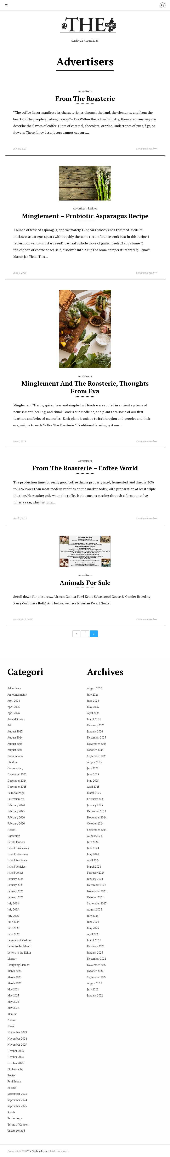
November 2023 (17, 1032)
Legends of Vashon (19, 940)
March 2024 (14, 971)
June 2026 (13, 934)
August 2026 (14, 750)
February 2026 (16, 817)
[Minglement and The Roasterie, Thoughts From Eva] (85, 367)
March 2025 (14, 977)
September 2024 (17, 1100)
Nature (11, 1020)
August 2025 (14, 744)
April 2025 (13, 707)
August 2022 (94, 983)
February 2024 (16, 805)
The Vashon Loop (37, 1151)
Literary (12, 958)
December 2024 (16, 780)
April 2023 (93, 934)
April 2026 (13, 713)
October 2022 (95, 971)
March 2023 (94, 940)
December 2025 (16, 786)
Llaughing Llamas (18, 965)
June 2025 (13, 928)
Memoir (12, 1014)
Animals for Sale (85, 582)
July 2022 (92, 989)
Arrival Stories (16, 719)
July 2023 (92, 916)
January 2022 (95, 995)
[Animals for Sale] (85, 566)
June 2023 (93, 922)
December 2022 (96, 958)
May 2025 (13, 995)
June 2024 (13, 922)
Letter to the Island (18, 946)
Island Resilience (17, 860)
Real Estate (14, 1081)
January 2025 (15, 885)
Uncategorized (16, 1130)
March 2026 (14, 983)
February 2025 (16, 811)
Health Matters (16, 842)
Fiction (11, 830)
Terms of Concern (18, 1124)
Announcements (17, 694)
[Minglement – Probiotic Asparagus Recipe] (85, 199)
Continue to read (145, 148)
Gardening (13, 836)
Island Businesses (18, 848)
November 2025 (17, 1044)
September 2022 (96, 977)
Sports (11, 1112)
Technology (14, 1118)
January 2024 (15, 879)
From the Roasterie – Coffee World (85, 468)
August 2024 (14, 737)
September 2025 (17, 1106)
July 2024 (13, 903)
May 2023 (93, 928)
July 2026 (13, 916)
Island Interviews (17, 854)
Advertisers (85, 91)
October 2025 (15, 1063)
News (10, 1026)
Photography (15, 1069)
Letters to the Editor (19, 952)
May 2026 (13, 1008)
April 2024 (13, 700)
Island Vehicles (16, 866)
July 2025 (13, 909)
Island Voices (15, 872)
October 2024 (15, 1057)
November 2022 (96, 965)
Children (12, 762)
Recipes (92, 208)
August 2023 (14, 731)
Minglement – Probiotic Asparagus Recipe (85, 216)
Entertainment (15, 799)
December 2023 (16, 774)
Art (9, 725)
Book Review (15, 756)
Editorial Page (15, 793)
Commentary (15, 768)
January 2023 (95, 952)
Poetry (11, 1075)
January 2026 (15, 891)
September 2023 (17, 1094)
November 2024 (17, 1038)
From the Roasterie (85, 98)
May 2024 (13, 989)
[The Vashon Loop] (85, 26)
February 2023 (95, 946)
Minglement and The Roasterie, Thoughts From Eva (85, 387)
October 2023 (15, 1051)
